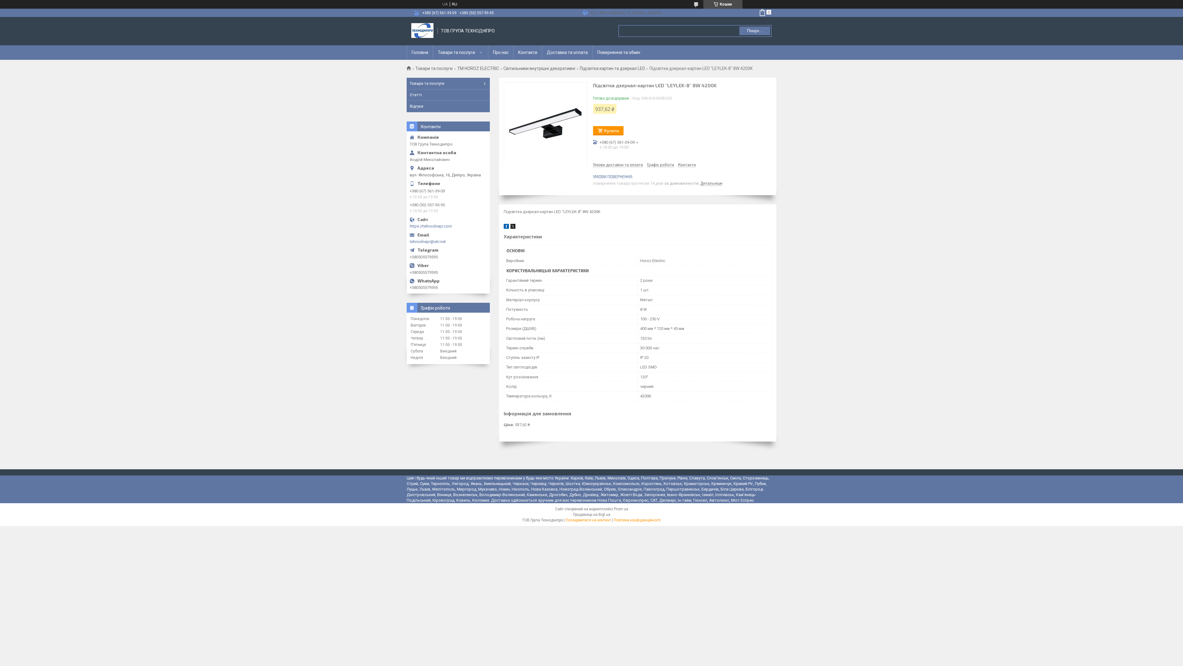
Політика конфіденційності (637, 520)
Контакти (527, 52)
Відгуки (416, 106)
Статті (416, 94)
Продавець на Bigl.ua (591, 514)
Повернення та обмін (618, 52)
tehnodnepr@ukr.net (428, 241)
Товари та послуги (456, 52)
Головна (420, 52)
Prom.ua (621, 509)
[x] (512, 227)
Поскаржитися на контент (588, 520)
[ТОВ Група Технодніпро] (422, 31)
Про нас (501, 52)
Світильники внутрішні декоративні (539, 68)
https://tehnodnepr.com (431, 226)
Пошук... (755, 30)
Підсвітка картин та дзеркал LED (612, 68)
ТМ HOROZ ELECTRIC (478, 68)
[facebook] (506, 227)
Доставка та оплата (567, 52)
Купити (611, 130)
